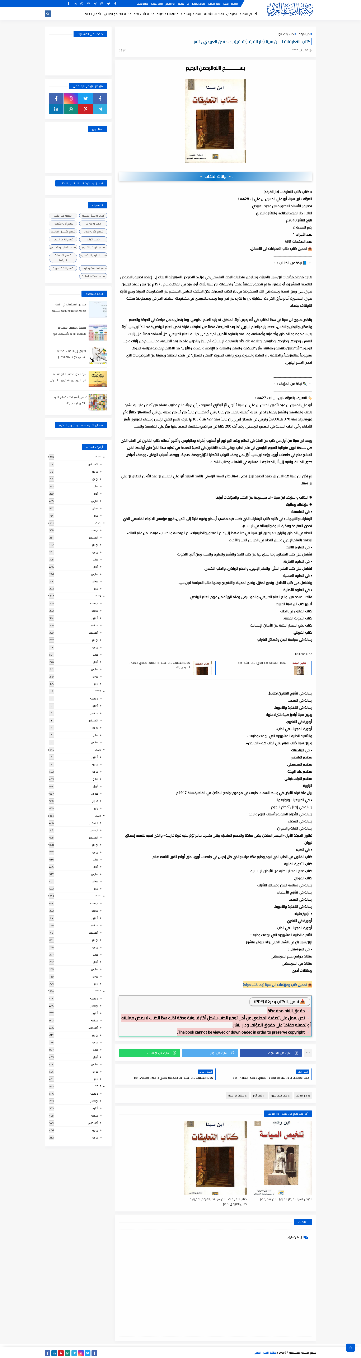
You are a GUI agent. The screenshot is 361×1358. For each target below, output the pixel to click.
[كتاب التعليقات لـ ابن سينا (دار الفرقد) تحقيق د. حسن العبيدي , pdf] (215, 1158)
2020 (98, 896)
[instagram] (102, 3)
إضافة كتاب (143, 3)
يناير (96, 515)
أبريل (95, 493)
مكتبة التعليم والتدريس (117, 14)
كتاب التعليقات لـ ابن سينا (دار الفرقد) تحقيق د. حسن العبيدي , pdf (160, 665)
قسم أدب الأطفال (63, 223)
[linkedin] (75, 3)
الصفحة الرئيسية (230, 3)
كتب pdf (257, 1095)
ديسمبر (94, 530)
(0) (121, 49)
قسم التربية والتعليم (93, 247)
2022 (98, 749)
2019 (98, 991)
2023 (98, 691)
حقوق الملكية (199, 3)
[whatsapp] (82, 3)
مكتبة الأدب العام (144, 14)
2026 (98, 456)
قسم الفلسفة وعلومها (93, 268)
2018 (98, 1086)
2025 (98, 522)
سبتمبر (94, 625)
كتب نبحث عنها (286, 33)
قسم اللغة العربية (63, 268)
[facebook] (115, 3)
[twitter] (108, 3)
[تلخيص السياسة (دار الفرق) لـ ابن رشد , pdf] (281, 1158)
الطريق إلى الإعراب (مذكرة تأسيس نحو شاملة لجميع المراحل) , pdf (71, 356)
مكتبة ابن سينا (236, 1095)
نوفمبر (94, 610)
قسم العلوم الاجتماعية (93, 255)
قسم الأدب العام (93, 231)
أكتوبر (95, 617)
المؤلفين (231, 14)
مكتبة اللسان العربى (265, 1352)
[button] (271, 1053)
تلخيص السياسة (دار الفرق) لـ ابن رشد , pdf (262, 663)
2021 (98, 815)
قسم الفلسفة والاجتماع (63, 258)
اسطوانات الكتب (63, 215)
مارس (94, 500)
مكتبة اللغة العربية (167, 14)
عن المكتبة (183, 3)
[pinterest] (88, 3)
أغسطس (93, 464)
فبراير (95, 508)
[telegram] (95, 3)
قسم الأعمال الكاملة (63, 231)
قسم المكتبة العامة (93, 276)
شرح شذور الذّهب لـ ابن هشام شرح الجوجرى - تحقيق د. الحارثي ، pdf (68, 380)
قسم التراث (93, 239)
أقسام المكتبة (248, 14)
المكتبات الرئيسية (214, 14)
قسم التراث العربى (63, 239)
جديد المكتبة (214, 3)
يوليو (95, 471)
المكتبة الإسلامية (191, 14)
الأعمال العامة (93, 14)
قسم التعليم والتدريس (63, 247)
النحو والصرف (93, 223)
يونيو (95, 478)
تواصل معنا (157, 3)
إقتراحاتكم (170, 3)
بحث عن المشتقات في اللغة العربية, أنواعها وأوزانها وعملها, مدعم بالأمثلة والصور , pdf (69, 310)
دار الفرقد (304, 33)
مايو (95, 486)
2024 (98, 596)
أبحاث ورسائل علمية (93, 215)
